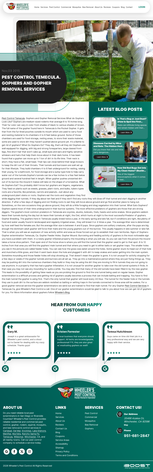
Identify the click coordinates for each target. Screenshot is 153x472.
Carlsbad (7, 431)
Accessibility (61, 444)
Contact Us (61, 428)
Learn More (125, 132)
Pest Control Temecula (13, 118)
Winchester (30, 437)
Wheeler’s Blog (62, 292)
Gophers (89, 428)
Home (36, 7)
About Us (98, 7)
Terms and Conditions (66, 455)
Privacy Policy (62, 451)
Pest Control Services (136, 285)
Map (126, 425)
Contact (129, 7)
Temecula (8, 437)
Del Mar (17, 431)
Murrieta (16, 434)
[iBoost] (137, 466)
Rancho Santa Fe (30, 434)
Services (44, 7)
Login (142, 7)
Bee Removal (87, 7)
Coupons (116, 7)
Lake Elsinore (39, 431)
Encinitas (26, 431)
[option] (27, 344)
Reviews (107, 7)
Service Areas (62, 440)
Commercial (66, 7)
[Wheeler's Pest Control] (76, 392)
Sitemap (59, 447)
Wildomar (18, 437)
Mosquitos (76, 7)
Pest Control (54, 7)
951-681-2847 (136, 436)
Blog (123, 7)
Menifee (7, 434)
